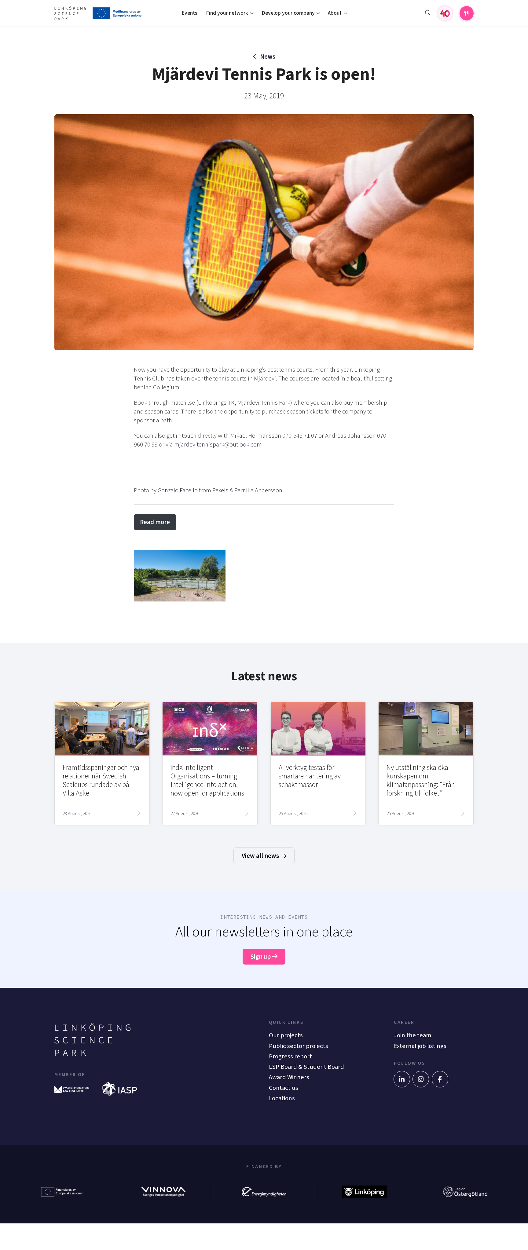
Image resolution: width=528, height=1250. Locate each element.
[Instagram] (421, 1079)
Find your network (227, 13)
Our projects (286, 1035)
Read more (155, 522)
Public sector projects (298, 1046)
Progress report (290, 1056)
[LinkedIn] (402, 1079)
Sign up (261, 956)
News (267, 56)
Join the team (412, 1035)
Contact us (283, 1087)
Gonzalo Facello (178, 490)
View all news (261, 855)
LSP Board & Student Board (306, 1066)
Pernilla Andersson (259, 490)
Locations (282, 1098)
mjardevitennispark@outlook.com (218, 444)
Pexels (220, 490)
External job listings (420, 1046)
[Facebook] (440, 1079)
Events (189, 13)
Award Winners (289, 1077)
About (335, 13)
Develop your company (288, 13)
